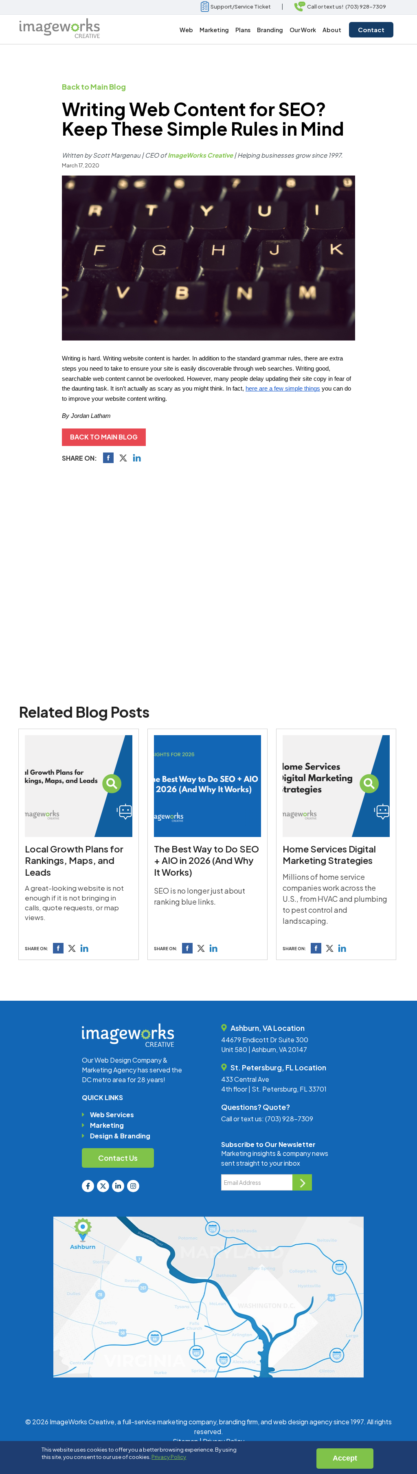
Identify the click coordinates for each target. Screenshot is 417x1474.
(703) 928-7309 (289, 1118)
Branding (270, 29)
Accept (345, 1458)
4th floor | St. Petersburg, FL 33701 (274, 1089)
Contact (371, 29)
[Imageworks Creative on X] (103, 1186)
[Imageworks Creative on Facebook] (88, 1186)
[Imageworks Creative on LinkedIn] (118, 1186)
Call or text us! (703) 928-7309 (345, 6)
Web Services (112, 1114)
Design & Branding (120, 1135)
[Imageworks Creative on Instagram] (133, 1186)
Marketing (107, 1125)
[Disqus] (208, 581)
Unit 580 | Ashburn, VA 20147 (264, 1049)
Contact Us (118, 1157)
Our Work (303, 29)
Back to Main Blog (94, 86)
